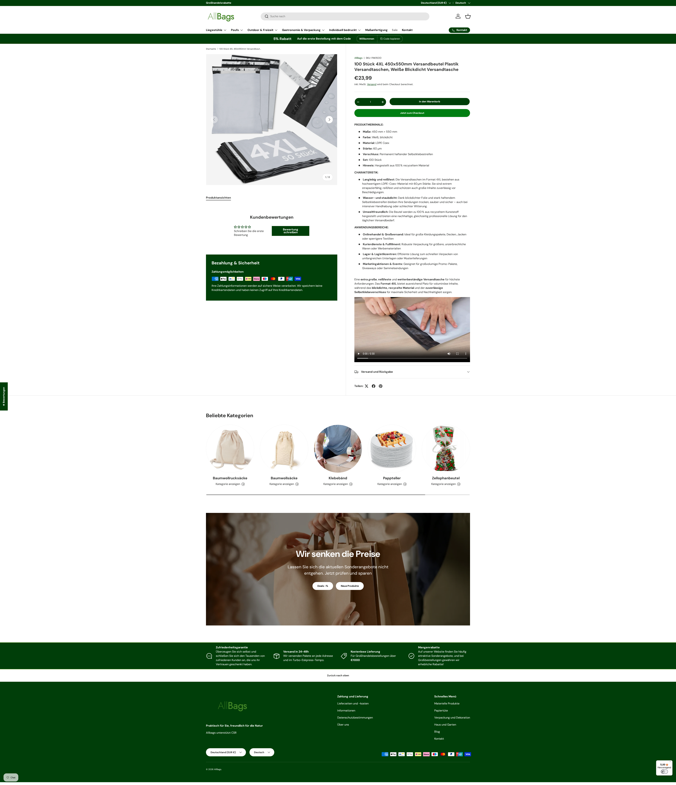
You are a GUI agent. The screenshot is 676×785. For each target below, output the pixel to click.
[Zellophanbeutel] (446, 449)
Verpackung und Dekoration (452, 717)
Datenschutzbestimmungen (355, 717)
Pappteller (392, 478)
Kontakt (407, 30)
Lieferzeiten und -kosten (353, 703)
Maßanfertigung (376, 30)
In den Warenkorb (429, 101)
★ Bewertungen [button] (3, 396)
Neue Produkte (350, 585)
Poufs (235, 30)
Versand (371, 84)
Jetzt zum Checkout (412, 113)
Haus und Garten (445, 724)
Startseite (211, 49)
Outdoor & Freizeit (260, 30)
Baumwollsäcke (284, 478)
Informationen (346, 710)
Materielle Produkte (446, 703)
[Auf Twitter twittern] (366, 386)
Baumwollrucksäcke (230, 478)
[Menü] (670, 762)
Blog (437, 731)
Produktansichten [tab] (218, 197)
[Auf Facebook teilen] (373, 386)
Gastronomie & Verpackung (301, 30)
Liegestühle (214, 30)
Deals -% (322, 585)
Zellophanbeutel (446, 478)
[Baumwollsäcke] (284, 449)
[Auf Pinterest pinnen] (380, 386)
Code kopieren (391, 38)
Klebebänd (338, 478)
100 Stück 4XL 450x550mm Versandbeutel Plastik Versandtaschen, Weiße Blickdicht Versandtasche (240, 49)
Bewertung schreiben (290, 231)
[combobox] (345, 16)
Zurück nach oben (338, 675)
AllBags (358, 57)
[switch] (664, 772)
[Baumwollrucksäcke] (230, 449)
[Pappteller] (392, 449)
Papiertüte (441, 710)
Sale (395, 30)
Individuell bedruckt (343, 30)
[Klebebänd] (338, 449)
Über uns (343, 724)
